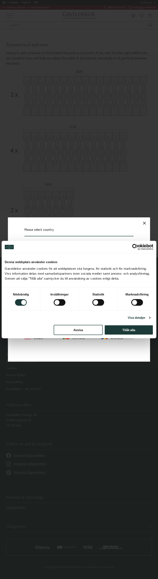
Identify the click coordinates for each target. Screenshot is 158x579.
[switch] (59, 302)
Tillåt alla (128, 330)
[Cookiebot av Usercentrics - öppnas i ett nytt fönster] (135, 247)
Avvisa (78, 330)
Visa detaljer (136, 317)
